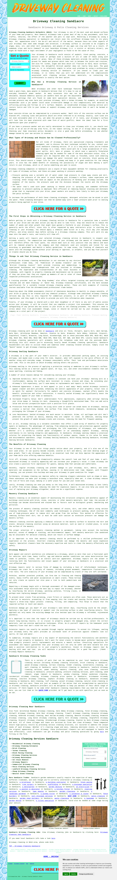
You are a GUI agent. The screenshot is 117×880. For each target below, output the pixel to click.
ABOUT (89, 16)
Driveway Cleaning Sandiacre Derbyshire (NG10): (31, 32)
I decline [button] (73, 874)
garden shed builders (29, 798)
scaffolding (53, 784)
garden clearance (67, 791)
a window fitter (48, 794)
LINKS (84, 16)
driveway (15, 356)
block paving (86, 782)
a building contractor (56, 782)
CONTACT (95, 16)
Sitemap (10, 863)
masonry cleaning (47, 539)
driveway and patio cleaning (65, 732)
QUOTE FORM (43, 690)
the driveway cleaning (28, 260)
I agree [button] (66, 874)
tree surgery (28, 784)
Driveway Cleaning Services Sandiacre (33, 739)
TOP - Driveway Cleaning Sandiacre (24, 846)
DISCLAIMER (103, 16)
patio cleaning (98, 796)
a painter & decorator (30, 789)
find (16, 711)
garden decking (55, 787)
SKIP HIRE (72, 796)
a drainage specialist (82, 784)
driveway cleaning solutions (65, 663)
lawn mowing (38, 791)
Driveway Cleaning (19, 863)
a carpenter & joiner (79, 794)
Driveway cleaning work (19, 331)
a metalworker (28, 787)
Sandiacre (50, 331)
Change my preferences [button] (86, 874)
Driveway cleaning (17, 169)
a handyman (89, 798)
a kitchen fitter (62, 789)
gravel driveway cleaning (70, 681)
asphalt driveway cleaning (60, 679)
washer (34, 126)
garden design (15, 801)
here (102, 732)
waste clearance (62, 798)
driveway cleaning (17, 39)
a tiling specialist (45, 801)
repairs (96, 647)
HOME (78, 16)
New (27, 863)
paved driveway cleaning (36, 665)
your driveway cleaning (97, 309)
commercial (58, 296)
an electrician (82, 787)
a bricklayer (25, 782)
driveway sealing (28, 424)
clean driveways (84, 722)
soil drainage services (42, 796)
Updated (32, 863)
